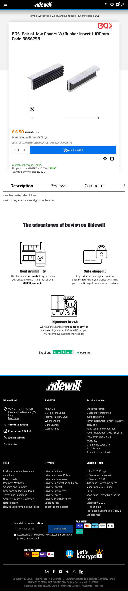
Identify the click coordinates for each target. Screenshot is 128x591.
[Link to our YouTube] (60, 572)
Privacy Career (53, 495)
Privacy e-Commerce (56, 479)
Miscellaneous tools (63, 16)
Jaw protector (84, 16)
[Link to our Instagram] (47, 572)
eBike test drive (95, 416)
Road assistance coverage (101, 428)
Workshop (43, 16)
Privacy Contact (53, 487)
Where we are (52, 420)
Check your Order (96, 408)
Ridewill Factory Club (56, 416)
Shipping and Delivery (15, 487)
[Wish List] (112, 4)
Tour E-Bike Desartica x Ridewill (103, 510)
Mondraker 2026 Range (99, 487)
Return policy (10, 502)
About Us (50, 408)
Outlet (90, 491)
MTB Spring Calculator (98, 444)
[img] (45, 137)
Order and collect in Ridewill (18, 491)
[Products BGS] (105, 25)
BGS (97, 16)
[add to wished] (105, 159)
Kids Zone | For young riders (101, 483)
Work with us (52, 428)
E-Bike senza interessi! (98, 475)
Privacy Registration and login (61, 483)
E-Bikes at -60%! (95, 479)
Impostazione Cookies (56, 506)
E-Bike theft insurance (98, 412)
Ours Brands (52, 424)
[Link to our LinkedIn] (81, 572)
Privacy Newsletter (55, 491)
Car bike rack (93, 514)
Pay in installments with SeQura (104, 432)
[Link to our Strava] (68, 572)
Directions (13, 418)
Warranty (91, 440)
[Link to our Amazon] (74, 572)
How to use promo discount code (21, 506)
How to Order (10, 479)
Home (32, 16)
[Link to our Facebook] (54, 572)
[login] (123, 4)
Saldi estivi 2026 (95, 502)
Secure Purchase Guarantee (18, 499)
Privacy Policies (53, 471)
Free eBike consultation (99, 452)
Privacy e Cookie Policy (57, 475)
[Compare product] (112, 159)
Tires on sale (93, 506)
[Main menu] (5, 5)
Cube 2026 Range (96, 471)
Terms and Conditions (15, 495)
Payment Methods (13, 483)
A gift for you (93, 448)
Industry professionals (99, 436)
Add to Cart (75, 150)
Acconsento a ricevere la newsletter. (44, 536)
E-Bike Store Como (55, 412)
